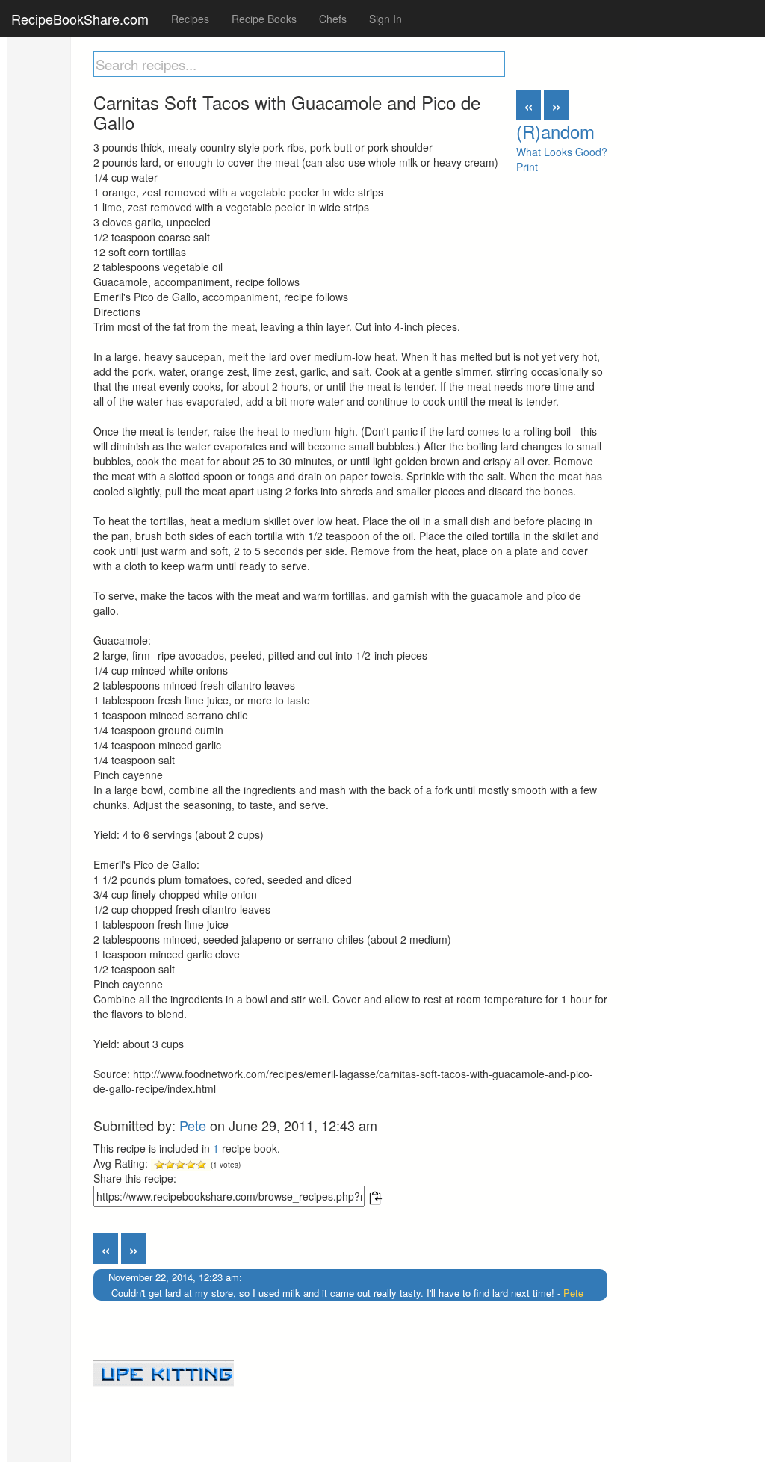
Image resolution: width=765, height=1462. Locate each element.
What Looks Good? (561, 151)
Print (527, 166)
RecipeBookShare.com (80, 18)
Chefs (333, 18)
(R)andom (555, 131)
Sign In (385, 18)
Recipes (190, 18)
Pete (192, 1125)
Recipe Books (264, 18)
